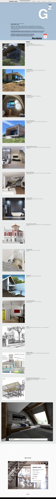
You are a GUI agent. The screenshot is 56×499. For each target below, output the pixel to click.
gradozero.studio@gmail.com (36, 472)
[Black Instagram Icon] (36, 478)
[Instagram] (34, 478)
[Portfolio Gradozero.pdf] (45, 36)
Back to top (28, 494)
